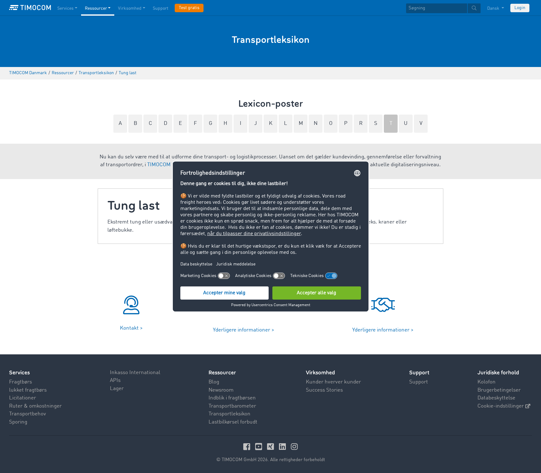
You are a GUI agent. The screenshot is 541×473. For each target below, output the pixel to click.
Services (65, 8)
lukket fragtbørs (28, 390)
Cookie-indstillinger (500, 406)
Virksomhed (130, 8)
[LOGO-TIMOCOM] (30, 7)
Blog (214, 382)
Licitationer (22, 398)
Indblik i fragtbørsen (232, 398)
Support (160, 8)
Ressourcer (96, 8)
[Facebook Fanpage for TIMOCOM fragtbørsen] (247, 446)
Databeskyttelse (496, 398)
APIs (115, 380)
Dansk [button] (493, 8)
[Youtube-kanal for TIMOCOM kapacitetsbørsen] (259, 446)
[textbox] (443, 8)
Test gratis (189, 8)
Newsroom (221, 390)
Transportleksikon (229, 414)
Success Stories (324, 390)
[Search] (474, 8)
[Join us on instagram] (294, 446)
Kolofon (486, 382)
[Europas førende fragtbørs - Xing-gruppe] (271, 446)
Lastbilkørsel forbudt (233, 422)
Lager (117, 388)
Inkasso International (135, 372)
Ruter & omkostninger (35, 406)
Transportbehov (27, 414)
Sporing (18, 422)
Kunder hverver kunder (333, 382)
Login (519, 8)
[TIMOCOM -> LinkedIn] (283, 446)
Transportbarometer (232, 406)
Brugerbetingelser (499, 390)
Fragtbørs (20, 382)
